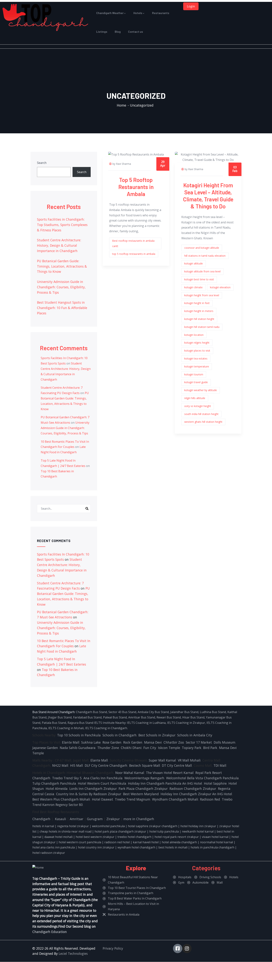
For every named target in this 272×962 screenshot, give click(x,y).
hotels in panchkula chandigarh (212, 847)
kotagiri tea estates (195, 358)
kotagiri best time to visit (199, 279)
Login (191, 6)
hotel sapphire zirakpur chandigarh (152, 826)
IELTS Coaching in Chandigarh (105, 728)
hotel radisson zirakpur (48, 853)
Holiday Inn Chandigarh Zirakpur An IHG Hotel (196, 794)
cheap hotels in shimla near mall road (65, 831)
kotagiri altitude (193, 263)
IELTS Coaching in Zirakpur (185, 723)
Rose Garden (112, 742)
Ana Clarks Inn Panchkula (102, 778)
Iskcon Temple (169, 747)
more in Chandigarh (138, 819)
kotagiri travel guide (196, 382)
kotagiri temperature (196, 366)
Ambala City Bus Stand (153, 712)
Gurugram (95, 819)
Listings (101, 31)
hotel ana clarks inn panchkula (53, 847)
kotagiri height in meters (198, 311)
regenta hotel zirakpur (73, 826)
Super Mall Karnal (162, 760)
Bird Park (210, 747)
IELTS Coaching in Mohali (66, 728)
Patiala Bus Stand (54, 723)
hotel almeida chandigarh (179, 842)
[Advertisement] (136, 63)
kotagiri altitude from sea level (202, 271)
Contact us (135, 31)
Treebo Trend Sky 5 (67, 778)
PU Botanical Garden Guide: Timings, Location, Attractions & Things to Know (62, 266)
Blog (118, 31)
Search (41, 163)
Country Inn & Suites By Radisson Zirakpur (88, 794)
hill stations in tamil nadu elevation (205, 255)
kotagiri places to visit (197, 350)
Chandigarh (41, 819)
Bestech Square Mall (144, 765)
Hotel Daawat (102, 799)
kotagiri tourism (193, 374)
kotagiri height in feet (197, 303)
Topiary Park (191, 747)
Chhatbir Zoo (174, 742)
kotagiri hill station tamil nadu (201, 327)
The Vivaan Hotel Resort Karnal (170, 772)
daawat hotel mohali (58, 837)
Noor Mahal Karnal (129, 772)
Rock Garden (132, 742)
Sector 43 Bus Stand (122, 712)
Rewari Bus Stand (169, 717)
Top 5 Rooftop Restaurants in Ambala (136, 186)
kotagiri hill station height (199, 319)
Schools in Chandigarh (120, 735)
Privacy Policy (113, 948)
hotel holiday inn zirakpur (198, 826)
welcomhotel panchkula (108, 826)
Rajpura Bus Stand (80, 723)
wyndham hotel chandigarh (136, 847)
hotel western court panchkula (80, 842)
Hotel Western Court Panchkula (102, 783)
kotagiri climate (193, 287)
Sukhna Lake (91, 742)
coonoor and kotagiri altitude (201, 247)
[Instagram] (187, 948)
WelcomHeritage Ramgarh (144, 778)
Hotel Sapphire (215, 783)
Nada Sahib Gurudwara (77, 747)
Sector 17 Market (199, 742)
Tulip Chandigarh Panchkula (54, 783)
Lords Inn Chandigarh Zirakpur (93, 788)
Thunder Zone (108, 747)
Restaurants (160, 13)
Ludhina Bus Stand (213, 712)
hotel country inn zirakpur (96, 847)
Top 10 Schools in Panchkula (79, 735)
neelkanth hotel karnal (198, 831)
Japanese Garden (45, 747)
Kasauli (60, 819)
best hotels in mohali (172, 847)
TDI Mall (220, 765)
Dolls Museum (224, 742)
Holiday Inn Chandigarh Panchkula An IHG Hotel (165, 783)
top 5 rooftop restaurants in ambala (133, 254)
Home (121, 105)
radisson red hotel (117, 842)
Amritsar (76, 819)
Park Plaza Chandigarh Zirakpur (143, 788)
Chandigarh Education (49, 931)
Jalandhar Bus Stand (184, 712)
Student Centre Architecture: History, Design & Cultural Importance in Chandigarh (59, 245)
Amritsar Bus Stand (141, 717)
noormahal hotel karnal (216, 842)
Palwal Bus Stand (115, 717)
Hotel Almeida (57, 788)
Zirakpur (113, 819)
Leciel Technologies (73, 953)
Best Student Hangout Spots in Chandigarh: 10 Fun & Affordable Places (62, 307)
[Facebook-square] (177, 948)
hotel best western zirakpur (95, 837)
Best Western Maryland (141, 794)
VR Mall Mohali (189, 760)
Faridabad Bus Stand (87, 717)
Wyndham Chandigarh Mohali (175, 799)
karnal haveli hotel (146, 842)
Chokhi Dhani (131, 747)
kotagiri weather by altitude (200, 390)
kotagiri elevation (220, 287)
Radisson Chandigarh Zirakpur (192, 788)
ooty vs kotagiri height (197, 406)
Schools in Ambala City (194, 735)
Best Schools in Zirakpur (156, 735)
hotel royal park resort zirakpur (177, 837)
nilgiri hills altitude (194, 398)
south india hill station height (201, 414)
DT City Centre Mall (177, 765)
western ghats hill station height (203, 421)
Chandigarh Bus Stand (91, 712)
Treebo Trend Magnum (132, 799)
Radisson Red (210, 799)
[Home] (45, 17)
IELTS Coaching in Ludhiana (146, 723)
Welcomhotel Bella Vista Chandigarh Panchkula (202, 778)
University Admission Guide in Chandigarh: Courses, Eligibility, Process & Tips (61, 287)
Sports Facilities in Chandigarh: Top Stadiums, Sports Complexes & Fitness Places (62, 224)
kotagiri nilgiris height (196, 342)
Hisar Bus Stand (193, 717)
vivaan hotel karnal (215, 837)
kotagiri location (194, 335)
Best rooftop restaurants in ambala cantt (133, 243)
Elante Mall (70, 742)
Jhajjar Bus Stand (60, 717)
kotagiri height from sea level (201, 295)
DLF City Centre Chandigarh (106, 765)
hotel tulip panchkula (164, 831)
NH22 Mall (60, 765)
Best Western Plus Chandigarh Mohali (61, 799)
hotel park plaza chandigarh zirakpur (120, 831)
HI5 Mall (76, 765)
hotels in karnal (43, 826)
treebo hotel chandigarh (134, 837)
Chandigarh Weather (110, 13)
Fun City (149, 747)
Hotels (137, 13)
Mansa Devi (153, 742)
